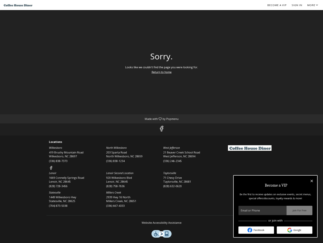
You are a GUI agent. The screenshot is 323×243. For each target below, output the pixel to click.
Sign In (297, 5)
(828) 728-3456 (58, 186)
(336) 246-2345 (172, 161)
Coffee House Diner (250, 148)
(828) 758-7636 (115, 186)
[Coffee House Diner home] (18, 5)
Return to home (162, 72)
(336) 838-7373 (58, 161)
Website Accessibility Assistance (162, 223)
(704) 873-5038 (58, 206)
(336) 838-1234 (115, 161)
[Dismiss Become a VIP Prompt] (312, 181)
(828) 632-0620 (172, 186)
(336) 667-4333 (115, 206)
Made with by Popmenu (90, 119)
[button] (313, 5)
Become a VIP (277, 5)
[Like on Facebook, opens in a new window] (161, 129)
